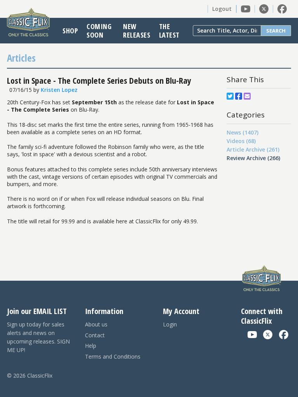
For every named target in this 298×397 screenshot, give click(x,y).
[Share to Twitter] (230, 96)
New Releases (136, 31)
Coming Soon (99, 31)
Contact (95, 335)
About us (96, 324)
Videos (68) (241, 141)
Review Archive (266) (253, 158)
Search (276, 30)
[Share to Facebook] (238, 96)
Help (90, 345)
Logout (222, 8)
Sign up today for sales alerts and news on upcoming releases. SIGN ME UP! (38, 337)
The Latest (169, 31)
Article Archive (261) (253, 149)
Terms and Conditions (112, 356)
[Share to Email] (247, 96)
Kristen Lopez (59, 89)
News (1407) (242, 132)
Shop (70, 30)
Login (170, 324)
